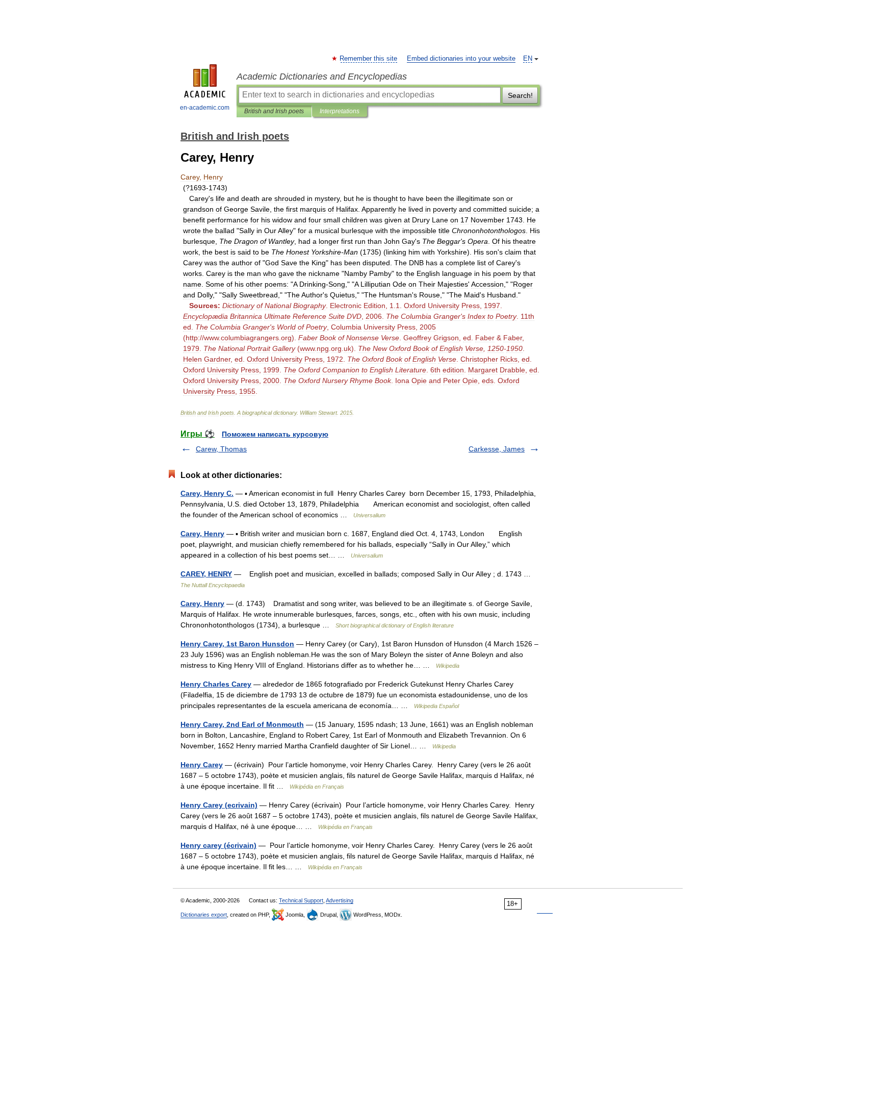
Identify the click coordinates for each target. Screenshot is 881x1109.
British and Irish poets (274, 111)
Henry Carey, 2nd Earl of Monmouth (242, 724)
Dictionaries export (203, 915)
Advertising (339, 900)
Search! (520, 95)
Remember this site (369, 58)
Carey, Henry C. (207, 493)
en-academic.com (204, 107)
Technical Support (301, 900)
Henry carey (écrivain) (218, 845)
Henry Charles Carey (215, 684)
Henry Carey (201, 765)
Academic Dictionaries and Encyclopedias (322, 76)
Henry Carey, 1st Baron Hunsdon (237, 644)
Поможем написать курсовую (275, 434)
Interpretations (339, 111)
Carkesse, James (497, 449)
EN (527, 58)
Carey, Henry (202, 534)
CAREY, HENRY (206, 574)
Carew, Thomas (221, 449)
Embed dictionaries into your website (461, 58)
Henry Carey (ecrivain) (218, 805)
